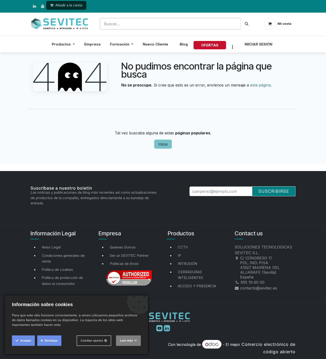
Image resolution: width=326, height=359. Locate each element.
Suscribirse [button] (273, 191)
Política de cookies (57, 269)
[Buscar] (246, 24)
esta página (260, 85)
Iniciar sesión (258, 44)
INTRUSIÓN (187, 263)
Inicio (163, 144)
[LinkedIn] (34, 6)
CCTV (183, 247)
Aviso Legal (51, 247)
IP (179, 255)
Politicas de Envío (124, 263)
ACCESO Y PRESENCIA (197, 286)
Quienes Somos (123, 247)
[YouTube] (42, 6)
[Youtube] (160, 327)
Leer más (126, 340)
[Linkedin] (167, 327)
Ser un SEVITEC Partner (129, 255)
